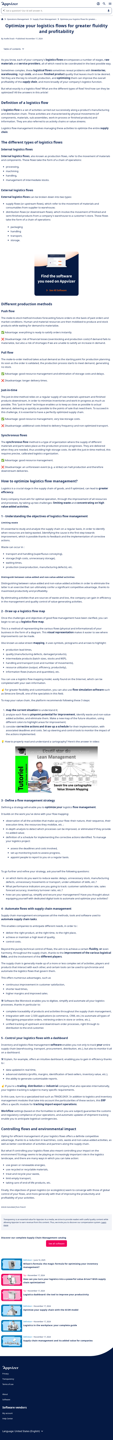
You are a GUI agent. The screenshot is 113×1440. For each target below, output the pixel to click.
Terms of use (7, 1384)
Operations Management (18, 19)
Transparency (8, 1379)
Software (6, 1399)
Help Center (7, 1418)
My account (7, 1413)
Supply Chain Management (44, 19)
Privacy (5, 1373)
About (5, 1394)
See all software (56, 1243)
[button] (56, 769)
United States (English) (27, 1431)
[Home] (2, 19)
